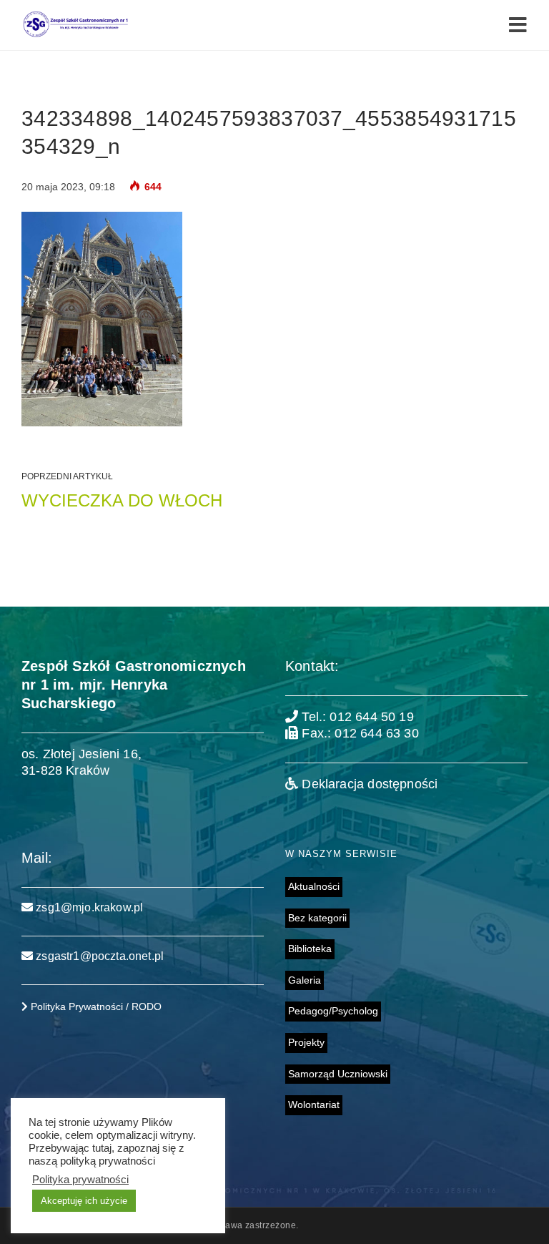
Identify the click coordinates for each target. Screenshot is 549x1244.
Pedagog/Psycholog (333, 1011)
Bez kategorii (317, 918)
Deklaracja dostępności (367, 784)
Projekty (306, 1042)
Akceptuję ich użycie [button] (84, 1200)
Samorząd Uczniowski (337, 1073)
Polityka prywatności (80, 1179)
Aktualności (314, 886)
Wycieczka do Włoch (121, 500)
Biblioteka (310, 948)
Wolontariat (314, 1104)
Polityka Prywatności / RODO (95, 1006)
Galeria (304, 980)
